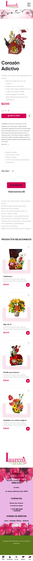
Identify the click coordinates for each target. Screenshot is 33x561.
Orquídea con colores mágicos (14, 420)
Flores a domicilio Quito (7, 130)
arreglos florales (22, 126)
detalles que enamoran (15, 128)
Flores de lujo (5, 133)
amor (8, 126)
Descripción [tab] (16, 185)
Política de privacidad (17, 477)
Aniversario (11, 123)
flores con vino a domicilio (22, 130)
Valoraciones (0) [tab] (16, 192)
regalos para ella (17, 139)
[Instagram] (16, 525)
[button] (27, 29)
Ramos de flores (19, 135)
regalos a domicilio (13, 137)
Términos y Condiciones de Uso (17, 480)
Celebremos (7, 276)
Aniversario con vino (21, 123)
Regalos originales (6, 139)
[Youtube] (20, 525)
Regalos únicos (26, 139)
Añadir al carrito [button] (28, 285)
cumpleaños (4, 128)
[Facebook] (13, 525)
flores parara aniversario (16, 133)
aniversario (14, 126)
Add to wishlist (29, 116)
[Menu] (29, 4)
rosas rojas (4, 141)
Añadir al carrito (15, 115)
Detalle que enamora (11, 372)
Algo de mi (7, 324)
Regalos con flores (24, 137)
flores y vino (10, 135)
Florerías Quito (26, 128)
